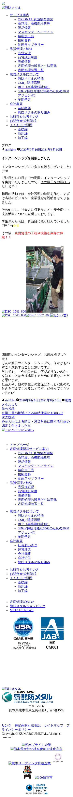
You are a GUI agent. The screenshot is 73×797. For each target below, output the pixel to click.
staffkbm (10, 149)
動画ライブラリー (31, 44)
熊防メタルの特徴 (31, 78)
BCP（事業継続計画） (34, 87)
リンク (6, 725)
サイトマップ (53, 725)
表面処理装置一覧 (31, 70)
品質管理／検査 (21, 49)
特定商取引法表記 (28, 725)
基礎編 (23, 129)
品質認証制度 (27, 57)
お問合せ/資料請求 (23, 121)
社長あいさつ (27, 545)
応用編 (23, 133)
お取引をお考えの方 (24, 116)
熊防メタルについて (24, 74)
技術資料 (24, 40)
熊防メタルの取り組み (34, 112)
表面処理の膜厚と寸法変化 (37, 66)
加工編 (23, 137)
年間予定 (24, 99)
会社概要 (16, 104)
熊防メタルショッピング (27, 606)
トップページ (19, 444)
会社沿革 (24, 558)
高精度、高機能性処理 (34, 23)
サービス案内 (19, 15)
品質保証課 (26, 487)
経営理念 (24, 549)
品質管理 (24, 53)
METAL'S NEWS (21, 610)
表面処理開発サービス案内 (29, 449)
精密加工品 (26, 36)
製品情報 (24, 27)
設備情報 (24, 61)
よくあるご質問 (21, 125)
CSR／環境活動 (29, 82)
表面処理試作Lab (22, 602)
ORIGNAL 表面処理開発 (35, 19)
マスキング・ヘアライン (36, 32)
